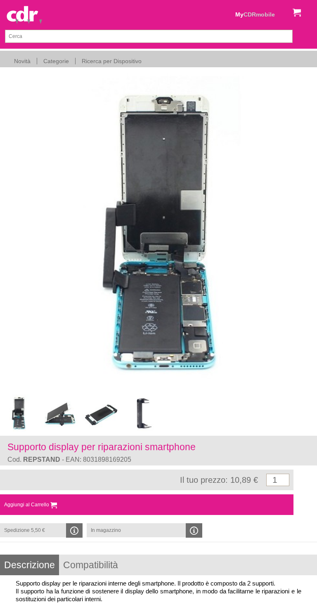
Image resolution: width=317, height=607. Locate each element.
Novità (22, 61)
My (255, 14)
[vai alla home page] (24, 15)
